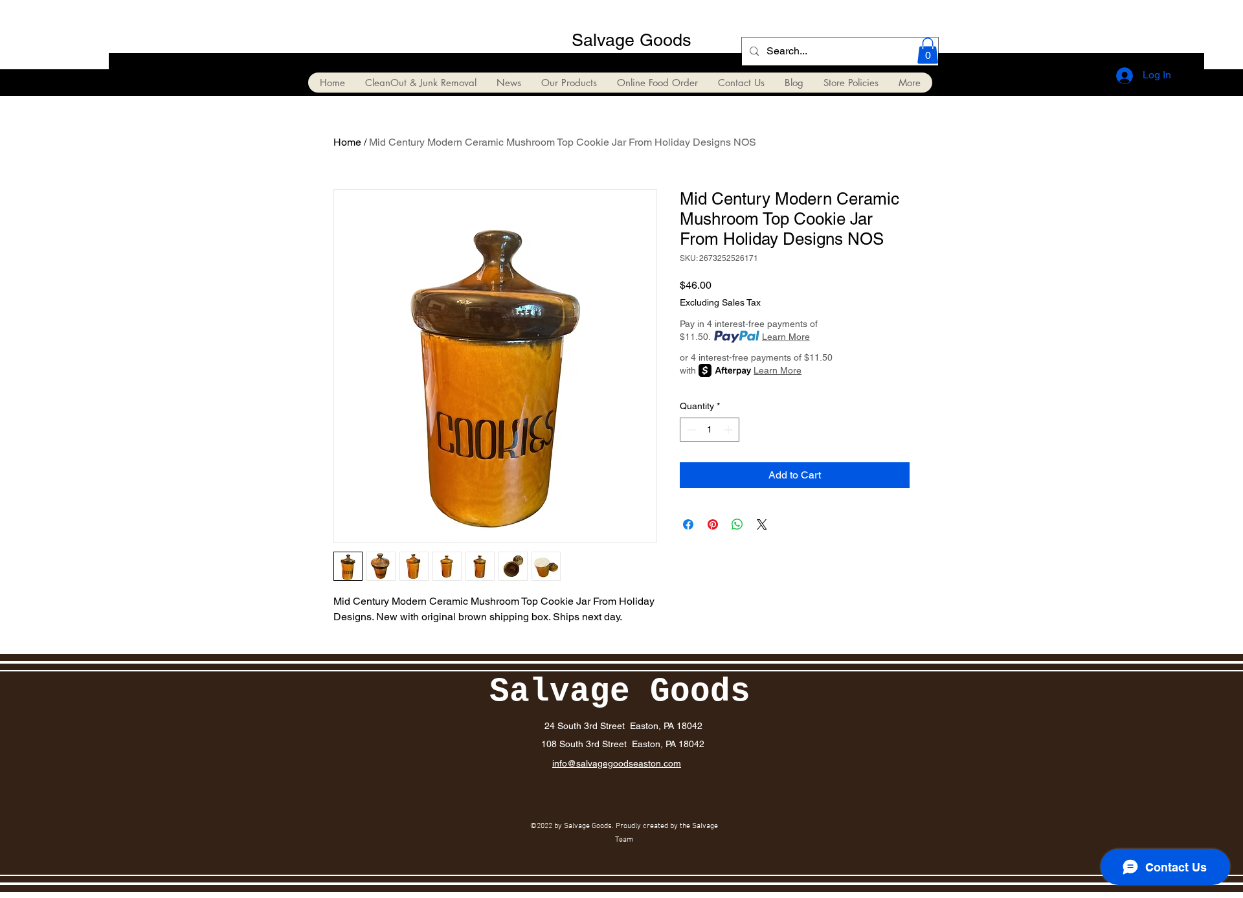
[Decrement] (690, 429)
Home (347, 142)
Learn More (786, 336)
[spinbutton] (709, 429)
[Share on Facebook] (688, 524)
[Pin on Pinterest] (713, 524)
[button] (928, 51)
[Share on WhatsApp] (737, 524)
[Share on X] (762, 524)
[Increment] (729, 429)
